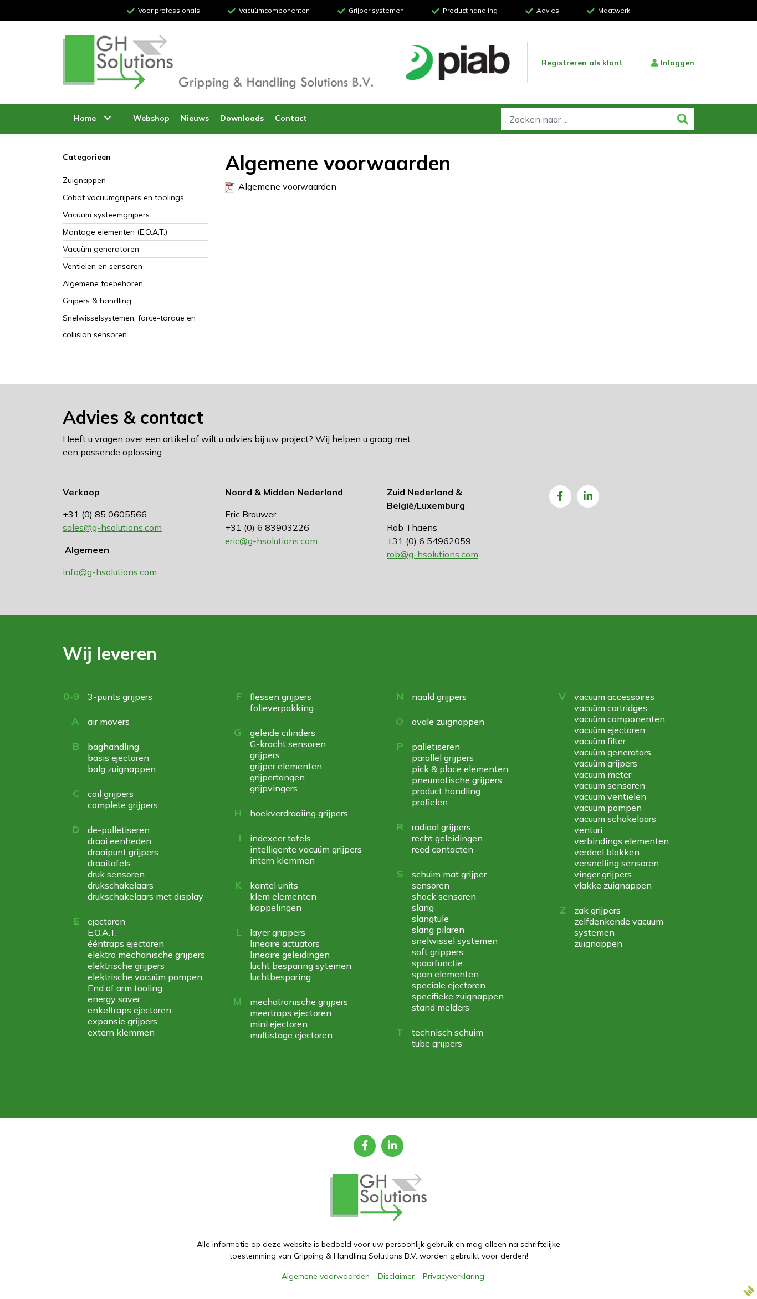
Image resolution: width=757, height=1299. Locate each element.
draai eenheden (119, 840)
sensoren (430, 885)
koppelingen (275, 907)
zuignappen (598, 943)
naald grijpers (439, 696)
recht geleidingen (447, 838)
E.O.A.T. (102, 932)
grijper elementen (286, 766)
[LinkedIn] (588, 496)
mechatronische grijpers (299, 1001)
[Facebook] (560, 496)
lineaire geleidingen (290, 954)
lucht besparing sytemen (300, 965)
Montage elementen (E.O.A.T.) (115, 232)
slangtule (430, 918)
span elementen (445, 974)
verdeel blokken (607, 851)
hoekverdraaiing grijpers (299, 813)
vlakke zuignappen (613, 885)
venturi (588, 829)
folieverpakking (282, 707)
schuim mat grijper (449, 874)
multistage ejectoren (291, 1035)
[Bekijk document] (229, 186)
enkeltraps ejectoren (129, 1010)
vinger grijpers (603, 874)
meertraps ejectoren (290, 1012)
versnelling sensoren (616, 863)
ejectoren (106, 921)
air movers (109, 721)
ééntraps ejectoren (126, 943)
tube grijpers (437, 1043)
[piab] (457, 63)
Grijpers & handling (97, 301)
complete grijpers (123, 804)
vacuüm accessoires (614, 696)
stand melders (440, 1007)
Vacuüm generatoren (101, 249)
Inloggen (677, 63)
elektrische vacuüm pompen (145, 976)
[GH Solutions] (118, 62)
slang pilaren (438, 929)
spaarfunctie (437, 962)
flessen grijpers (280, 696)
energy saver (114, 998)
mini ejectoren (279, 1023)
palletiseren (436, 746)
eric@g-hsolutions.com (271, 540)
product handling (446, 790)
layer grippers (277, 932)
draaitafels (109, 863)
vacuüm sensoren (609, 785)
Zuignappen (84, 180)
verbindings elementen (621, 840)
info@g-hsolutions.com (110, 571)
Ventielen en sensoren (102, 266)
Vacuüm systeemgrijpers (106, 215)
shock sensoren (444, 896)
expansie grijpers (122, 1021)
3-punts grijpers (120, 696)
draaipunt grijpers (123, 851)
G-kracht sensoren (288, 743)
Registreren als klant (582, 63)
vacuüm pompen (608, 807)
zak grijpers (597, 910)
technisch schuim (447, 1032)
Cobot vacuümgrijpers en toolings (123, 197)
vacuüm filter (600, 741)
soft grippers (437, 951)
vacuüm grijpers (605, 763)
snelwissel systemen (455, 940)
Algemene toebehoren (103, 283)
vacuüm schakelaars (615, 818)
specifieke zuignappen (458, 996)
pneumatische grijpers (457, 779)
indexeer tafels (280, 838)
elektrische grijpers (126, 965)
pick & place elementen (460, 768)
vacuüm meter (602, 774)
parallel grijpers (443, 757)
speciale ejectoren (448, 985)
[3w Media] (748, 1290)
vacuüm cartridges (610, 707)
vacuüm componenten (619, 718)
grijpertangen (277, 777)
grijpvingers (274, 788)
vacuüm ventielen (610, 796)
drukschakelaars (121, 885)
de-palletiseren (119, 829)
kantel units (274, 885)
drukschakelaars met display (145, 896)
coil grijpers (111, 793)
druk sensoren (116, 874)
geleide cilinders (282, 732)
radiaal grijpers (441, 827)
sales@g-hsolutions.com (112, 527)
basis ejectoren (118, 757)
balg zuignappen (122, 768)
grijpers (265, 754)
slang (423, 907)
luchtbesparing (280, 976)
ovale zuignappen (448, 721)
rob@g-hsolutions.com (432, 554)
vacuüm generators (612, 752)
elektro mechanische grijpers (146, 954)
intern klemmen (282, 860)
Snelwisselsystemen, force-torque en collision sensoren (129, 326)
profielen (430, 802)
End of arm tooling (125, 987)
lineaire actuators (285, 943)
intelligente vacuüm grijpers (306, 849)
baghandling (113, 746)
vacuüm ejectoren (609, 729)
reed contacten (442, 849)
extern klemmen (121, 1032)
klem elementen (283, 896)
